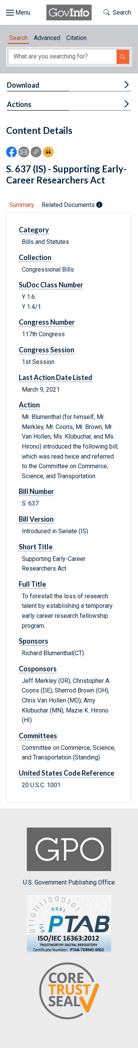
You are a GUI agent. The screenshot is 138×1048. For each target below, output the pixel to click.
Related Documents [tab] (69, 205)
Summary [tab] (21, 205)
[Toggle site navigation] (18, 12)
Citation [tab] (76, 38)
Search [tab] (18, 38)
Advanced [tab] (47, 38)
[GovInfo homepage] (69, 12)
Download (23, 85)
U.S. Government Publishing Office (69, 882)
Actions (19, 104)
